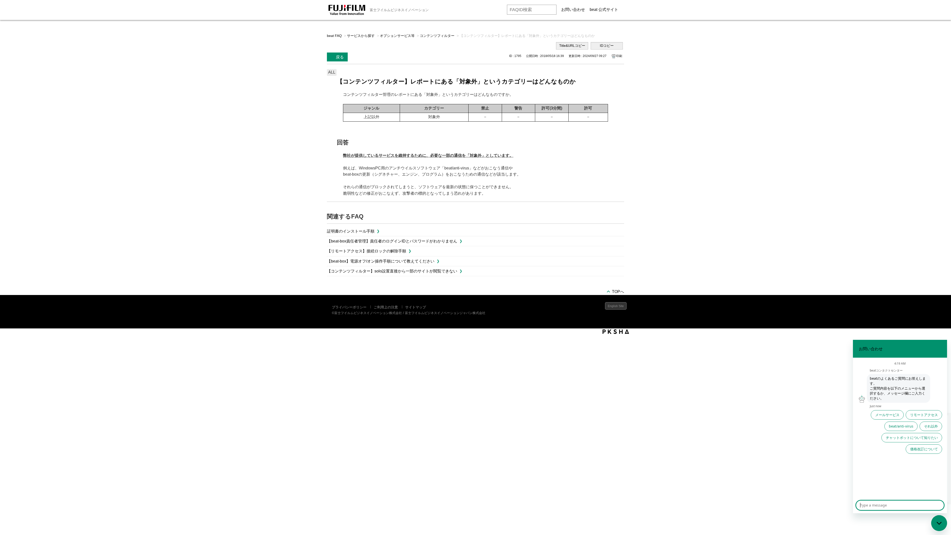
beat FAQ (334, 36)
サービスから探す (361, 36)
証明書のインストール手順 (350, 231)
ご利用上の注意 (386, 307)
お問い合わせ (573, 9)
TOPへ (618, 292)
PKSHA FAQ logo (616, 331)
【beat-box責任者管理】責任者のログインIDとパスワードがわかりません (392, 241)
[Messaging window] (900, 426)
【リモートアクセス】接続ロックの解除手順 (366, 251)
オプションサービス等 (397, 36)
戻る (340, 57)
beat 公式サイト (604, 9)
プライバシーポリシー (349, 307)
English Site (616, 306)
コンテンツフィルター (437, 36)
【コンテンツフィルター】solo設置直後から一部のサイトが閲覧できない (392, 271)
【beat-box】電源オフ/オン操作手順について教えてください (380, 261)
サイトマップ (415, 307)
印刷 (619, 56)
